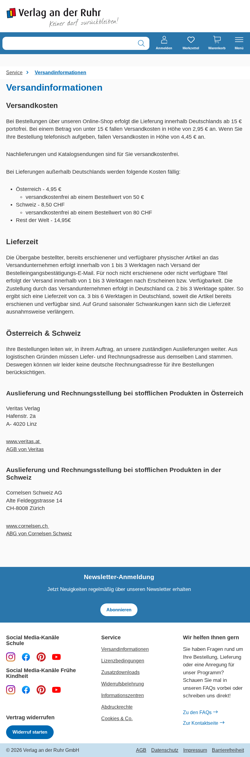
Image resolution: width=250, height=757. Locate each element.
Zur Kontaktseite (200, 723)
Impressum (195, 750)
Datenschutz (164, 750)
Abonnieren (118, 609)
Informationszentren (122, 695)
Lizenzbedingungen (122, 660)
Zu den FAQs (197, 712)
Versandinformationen (125, 649)
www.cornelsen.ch (27, 526)
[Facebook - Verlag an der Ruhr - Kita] (25, 690)
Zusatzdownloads (120, 672)
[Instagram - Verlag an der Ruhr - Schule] (10, 657)
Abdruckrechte (117, 707)
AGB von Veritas (25, 449)
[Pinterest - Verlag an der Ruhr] (41, 657)
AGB (141, 750)
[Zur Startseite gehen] (62, 18)
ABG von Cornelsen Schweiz (39, 533)
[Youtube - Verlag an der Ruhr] (56, 657)
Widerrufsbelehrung (122, 683)
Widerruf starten (29, 731)
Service (111, 638)
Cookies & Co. (117, 718)
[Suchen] (141, 43)
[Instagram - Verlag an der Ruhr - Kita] (10, 690)
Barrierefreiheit (228, 750)
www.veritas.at (23, 441)
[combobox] (68, 43)
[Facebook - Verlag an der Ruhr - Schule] (25, 657)
